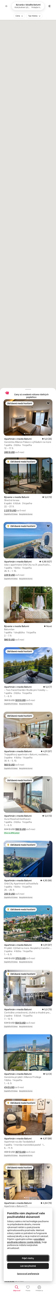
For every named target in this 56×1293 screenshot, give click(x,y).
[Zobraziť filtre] (49, 6)
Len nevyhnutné (28, 1266)
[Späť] (7, 6)
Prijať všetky (28, 1258)
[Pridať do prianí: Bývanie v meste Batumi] (48, 461)
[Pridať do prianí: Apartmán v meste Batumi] (48, 403)
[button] (9, 452)
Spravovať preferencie (28, 1273)
